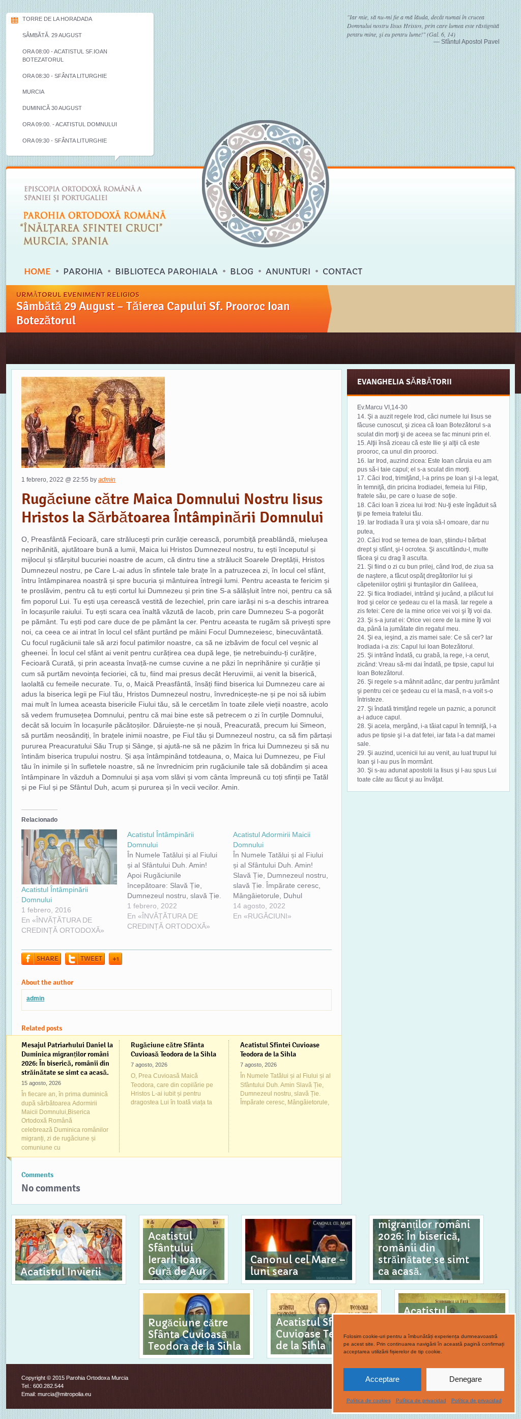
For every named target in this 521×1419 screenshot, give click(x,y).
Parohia (83, 271)
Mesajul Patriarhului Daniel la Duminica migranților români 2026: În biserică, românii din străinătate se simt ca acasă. (67, 1058)
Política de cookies (368, 1400)
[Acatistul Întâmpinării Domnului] (69, 856)
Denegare (465, 1379)
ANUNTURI (288, 271)
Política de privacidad (421, 1400)
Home (37, 271)
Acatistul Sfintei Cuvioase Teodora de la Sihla (280, 1049)
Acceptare (382, 1379)
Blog (241, 271)
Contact (342, 271)
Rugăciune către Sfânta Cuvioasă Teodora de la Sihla (173, 1049)
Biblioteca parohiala (166, 271)
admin (106, 479)
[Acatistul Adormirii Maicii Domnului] (286, 875)
